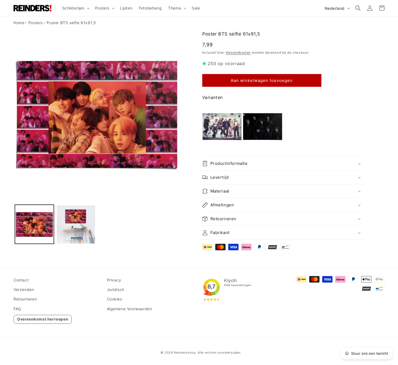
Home (19, 22)
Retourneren (25, 299)
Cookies (114, 299)
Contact (21, 280)
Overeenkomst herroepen (42, 319)
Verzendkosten (238, 52)
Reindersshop (184, 352)
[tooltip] (222, 126)
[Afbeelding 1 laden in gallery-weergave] (34, 224)
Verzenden (24, 289)
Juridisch (115, 289)
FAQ (17, 308)
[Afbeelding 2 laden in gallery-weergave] (76, 224)
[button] (75, 8)
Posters (35, 22)
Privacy (114, 280)
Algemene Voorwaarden (129, 308)
